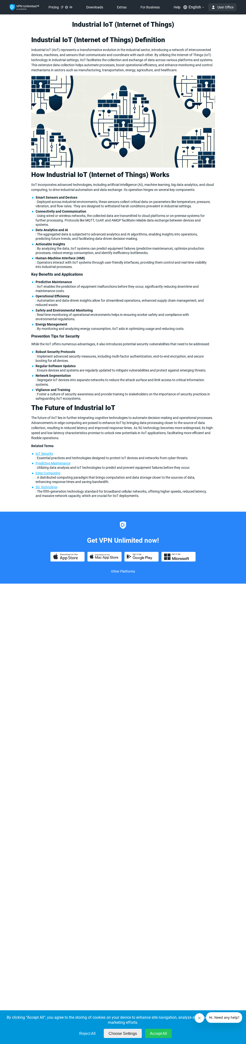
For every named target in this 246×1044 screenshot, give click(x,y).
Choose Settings (123, 1033)
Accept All (158, 1033)
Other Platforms (123, 571)
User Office (225, 7)
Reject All (87, 1033)
